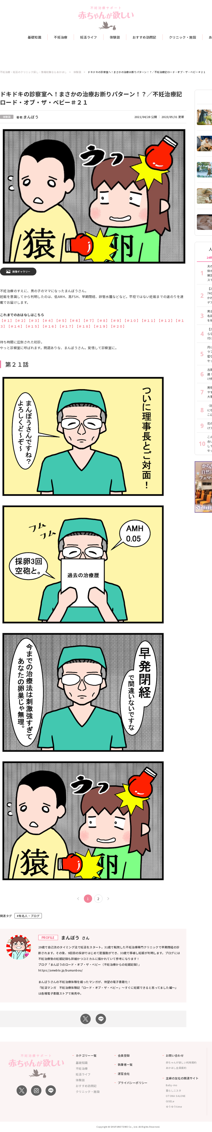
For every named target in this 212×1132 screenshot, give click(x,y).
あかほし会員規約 (176, 1067)
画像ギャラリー (21, 271)
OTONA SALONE (176, 1096)
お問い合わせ (175, 1055)
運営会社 (124, 1073)
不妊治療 (60, 37)
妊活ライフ (88, 37)
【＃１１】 (148, 320)
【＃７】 (89, 320)
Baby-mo (171, 1085)
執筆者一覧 (125, 1064)
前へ (78, 898)
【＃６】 (75, 320)
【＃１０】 (131, 320)
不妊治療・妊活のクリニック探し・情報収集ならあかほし (33, 72)
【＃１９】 (100, 326)
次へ (107, 898)
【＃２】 (20, 320)
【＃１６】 (49, 326)
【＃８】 (102, 320)
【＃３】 (34, 320)
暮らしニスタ (173, 1090)
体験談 (115, 37)
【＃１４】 (15, 326)
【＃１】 (6, 320)
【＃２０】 (118, 326)
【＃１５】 (32, 326)
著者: (27, 117)
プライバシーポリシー (133, 1082)
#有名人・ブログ (28, 916)
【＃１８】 (83, 326)
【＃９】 (116, 320)
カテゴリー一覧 (86, 1055)
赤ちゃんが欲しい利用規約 (181, 1062)
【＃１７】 (66, 326)
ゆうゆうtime (174, 1106)
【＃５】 (61, 320)
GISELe (170, 1101)
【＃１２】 (165, 320)
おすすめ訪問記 (144, 37)
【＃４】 (48, 320)
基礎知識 (34, 37)
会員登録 (124, 1055)
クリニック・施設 (182, 37)
